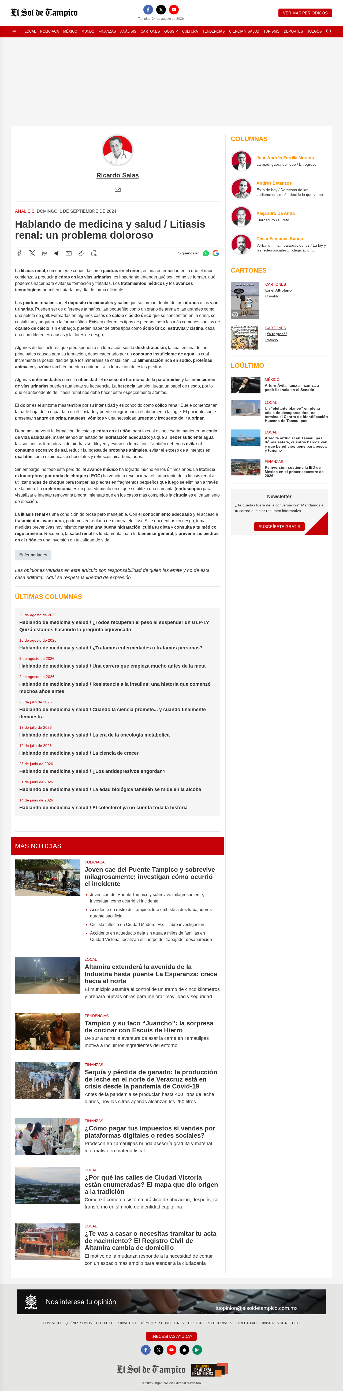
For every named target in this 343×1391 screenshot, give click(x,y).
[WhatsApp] (44, 253)
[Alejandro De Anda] (241, 216)
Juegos (314, 31)
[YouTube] (174, 9)
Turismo (271, 31)
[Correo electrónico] (117, 189)
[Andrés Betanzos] (241, 188)
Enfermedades (33, 555)
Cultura (190, 31)
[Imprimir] (94, 253)
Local (30, 31)
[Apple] (184, 1350)
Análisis (128, 31)
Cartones (150, 31)
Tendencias (213, 31)
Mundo (87, 31)
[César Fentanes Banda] (241, 244)
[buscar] (329, 31)
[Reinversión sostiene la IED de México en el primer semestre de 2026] (245, 468)
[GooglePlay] (197, 1350)
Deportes (293, 31)
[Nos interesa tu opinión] (171, 1302)
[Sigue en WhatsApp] (206, 253)
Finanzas (107, 31)
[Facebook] (148, 9)
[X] (161, 9)
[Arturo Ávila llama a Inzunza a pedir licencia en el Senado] (245, 385)
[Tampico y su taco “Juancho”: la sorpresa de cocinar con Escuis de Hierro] (47, 1034)
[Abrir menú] (14, 31)
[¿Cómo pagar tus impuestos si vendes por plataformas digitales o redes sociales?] (47, 1139)
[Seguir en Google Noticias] (215, 253)
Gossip (171, 31)
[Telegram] (56, 253)
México (70, 31)
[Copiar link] (81, 253)
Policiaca (49, 31)
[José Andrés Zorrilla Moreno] (241, 161)
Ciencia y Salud (244, 31)
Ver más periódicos (305, 13)
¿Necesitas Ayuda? (171, 1336)
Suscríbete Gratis (279, 526)
